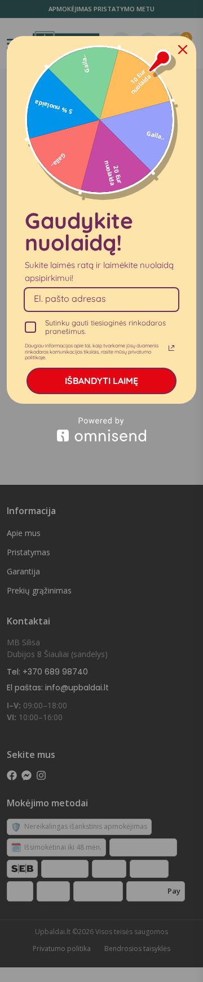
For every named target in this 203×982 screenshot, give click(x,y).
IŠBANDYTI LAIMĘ (101, 380)
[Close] (182, 49)
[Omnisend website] (101, 429)
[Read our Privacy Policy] (171, 348)
